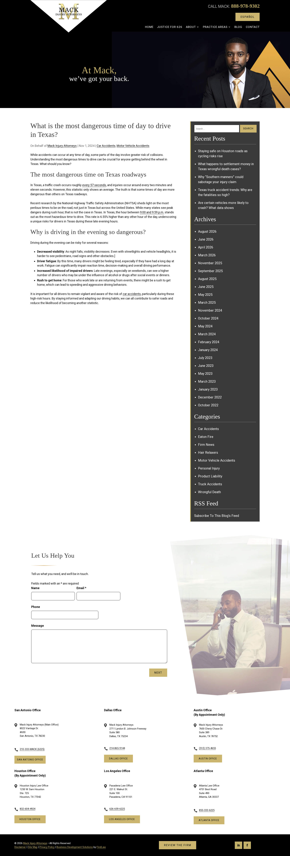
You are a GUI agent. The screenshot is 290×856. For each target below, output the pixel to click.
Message (37, 625)
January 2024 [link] (208, 350)
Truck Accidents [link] (210, 484)
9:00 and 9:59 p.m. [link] (152, 212)
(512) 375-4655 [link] (207, 748)
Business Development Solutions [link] (75, 847)
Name (35, 588)
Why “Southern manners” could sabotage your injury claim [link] (220, 179)
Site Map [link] (32, 847)
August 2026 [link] (207, 231)
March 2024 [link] (207, 334)
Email (81, 588)
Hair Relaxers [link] (208, 453)
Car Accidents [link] (106, 145)
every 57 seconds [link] (94, 185)
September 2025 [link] (210, 271)
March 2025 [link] (207, 303)
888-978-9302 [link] (245, 6)
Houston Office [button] (30, 819)
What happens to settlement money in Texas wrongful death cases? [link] (226, 166)
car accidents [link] (132, 294)
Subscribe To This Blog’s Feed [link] (216, 516)
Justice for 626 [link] (169, 27)
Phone (35, 607)
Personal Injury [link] (209, 468)
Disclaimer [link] (20, 847)
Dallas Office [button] (118, 758)
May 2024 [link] (205, 326)
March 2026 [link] (207, 255)
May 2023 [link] (205, 374)
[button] (238, 845)
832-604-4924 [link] (27, 808)
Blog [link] (238, 27)
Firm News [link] (206, 445)
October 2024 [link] (208, 318)
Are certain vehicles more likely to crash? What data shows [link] (223, 205)
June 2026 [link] (205, 239)
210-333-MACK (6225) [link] (32, 749)
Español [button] (247, 16)
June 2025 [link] (205, 287)
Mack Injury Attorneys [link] (62, 145)
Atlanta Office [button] (209, 820)
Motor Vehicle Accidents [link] (133, 145)
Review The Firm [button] (177, 845)
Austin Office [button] (208, 758)
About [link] (191, 27)
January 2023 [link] (208, 389)
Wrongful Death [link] (209, 492)
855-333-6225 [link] (206, 810)
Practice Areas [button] (215, 27)
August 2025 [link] (207, 279)
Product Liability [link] (210, 476)
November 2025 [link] (210, 263)
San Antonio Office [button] (30, 759)
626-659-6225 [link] (117, 808)
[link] (68, 16)
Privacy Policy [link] (47, 847)
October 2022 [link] (208, 405)
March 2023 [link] (207, 381)
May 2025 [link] (205, 295)
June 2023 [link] (205, 366)
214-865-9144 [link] (117, 748)
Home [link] (149, 27)
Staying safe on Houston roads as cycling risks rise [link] (223, 153)
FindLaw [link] (101, 847)
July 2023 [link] (205, 358)
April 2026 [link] (205, 247)
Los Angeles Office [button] (122, 819)
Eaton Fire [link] (205, 437)
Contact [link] (253, 27)
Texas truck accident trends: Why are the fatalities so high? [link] (225, 192)
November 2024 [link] (210, 310)
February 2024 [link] (208, 342)
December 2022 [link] (210, 397)
